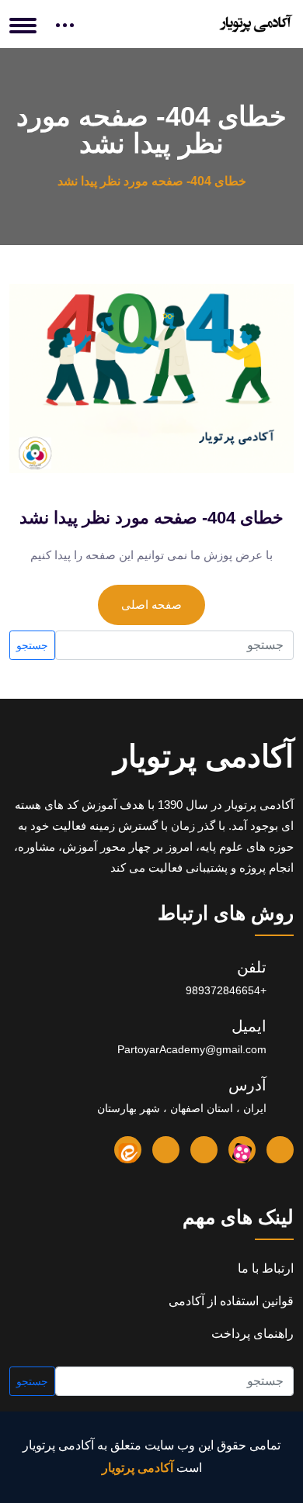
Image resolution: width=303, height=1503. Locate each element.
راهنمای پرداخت (252, 1333)
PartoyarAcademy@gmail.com (191, 1049)
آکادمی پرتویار (203, 756)
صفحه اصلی (151, 604)
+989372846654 (226, 990)
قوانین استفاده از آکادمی (231, 1301)
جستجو (32, 645)
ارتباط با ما (266, 1268)
